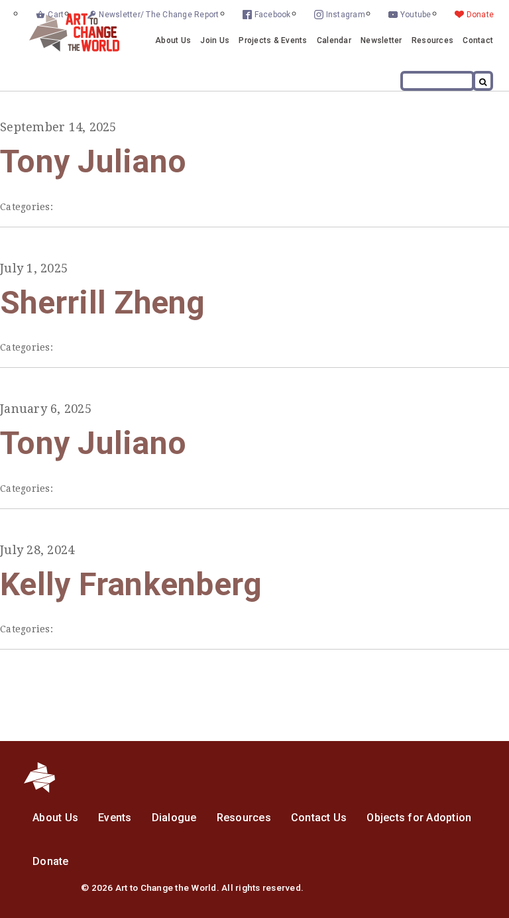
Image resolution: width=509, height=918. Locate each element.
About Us (173, 40)
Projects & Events (273, 40)
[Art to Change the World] (64, 48)
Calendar (334, 40)
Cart (56, 14)
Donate (480, 14)
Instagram (345, 14)
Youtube (415, 14)
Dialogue (174, 817)
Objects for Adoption (419, 817)
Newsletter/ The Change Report (159, 14)
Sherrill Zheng (102, 302)
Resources (432, 40)
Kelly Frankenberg (131, 584)
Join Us (214, 40)
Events (115, 817)
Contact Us (319, 817)
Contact (478, 40)
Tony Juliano (93, 161)
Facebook (272, 14)
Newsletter (381, 40)
